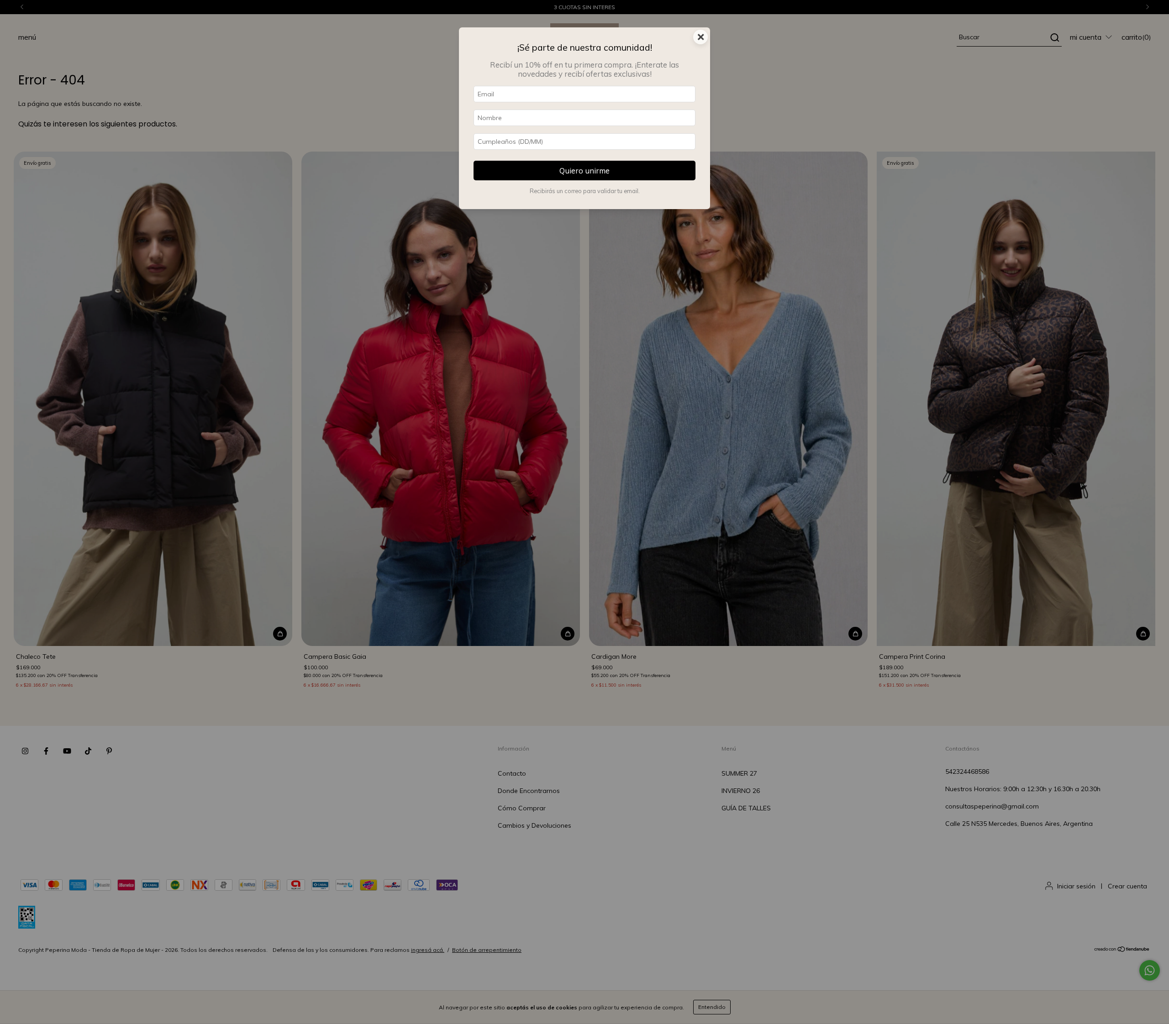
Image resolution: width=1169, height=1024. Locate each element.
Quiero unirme (584, 170)
